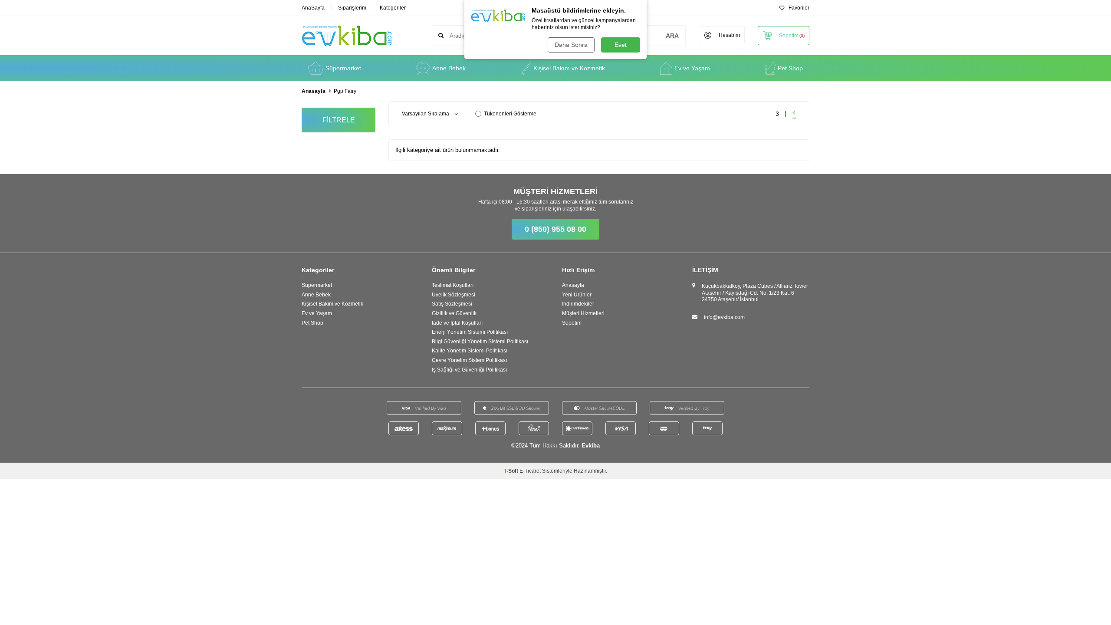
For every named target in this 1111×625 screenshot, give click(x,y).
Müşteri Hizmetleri (583, 313)
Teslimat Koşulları (452, 285)
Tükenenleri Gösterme (510, 114)
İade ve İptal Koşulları (457, 323)
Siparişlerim (352, 8)
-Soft (511, 471)
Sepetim (572, 323)
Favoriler (799, 8)
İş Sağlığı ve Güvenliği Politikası (469, 370)
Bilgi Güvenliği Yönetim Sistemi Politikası (480, 342)
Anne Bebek (449, 68)
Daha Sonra (571, 44)
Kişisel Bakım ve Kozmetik (569, 68)
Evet (621, 44)
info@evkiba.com (724, 317)
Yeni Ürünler (577, 295)
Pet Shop (790, 68)
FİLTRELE (338, 120)
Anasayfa (313, 91)
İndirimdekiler (578, 304)
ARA (672, 35)
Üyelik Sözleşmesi (453, 295)
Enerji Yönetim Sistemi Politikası (470, 332)
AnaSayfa (313, 8)
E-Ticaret (530, 471)
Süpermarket (343, 68)
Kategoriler (393, 8)
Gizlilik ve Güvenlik (454, 313)
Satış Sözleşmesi (452, 304)
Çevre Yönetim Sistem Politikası (469, 360)
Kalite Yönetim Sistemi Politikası (469, 351)
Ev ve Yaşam (692, 68)
